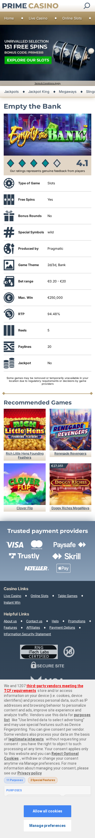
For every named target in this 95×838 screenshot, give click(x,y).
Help (55, 621)
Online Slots (72, 18)
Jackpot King (38, 91)
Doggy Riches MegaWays (70, 508)
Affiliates (33, 627)
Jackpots (11, 91)
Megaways (68, 91)
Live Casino (38, 18)
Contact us (34, 621)
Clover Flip (25, 508)
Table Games (67, 596)
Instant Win (12, 602)
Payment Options (62, 627)
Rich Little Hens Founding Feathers (25, 455)
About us (10, 621)
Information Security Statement (27, 634)
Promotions (76, 621)
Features (10, 627)
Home (9, 18)
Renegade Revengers (70, 453)
